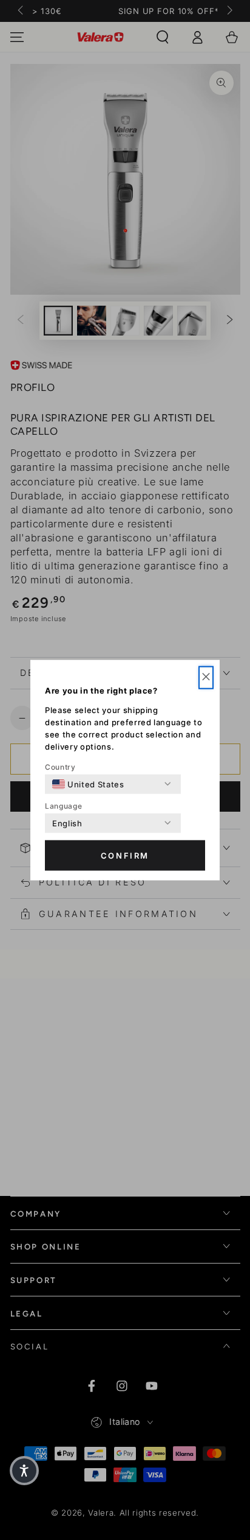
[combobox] (88, 784)
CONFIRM (125, 855)
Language (63, 805)
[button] (206, 677)
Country (60, 766)
